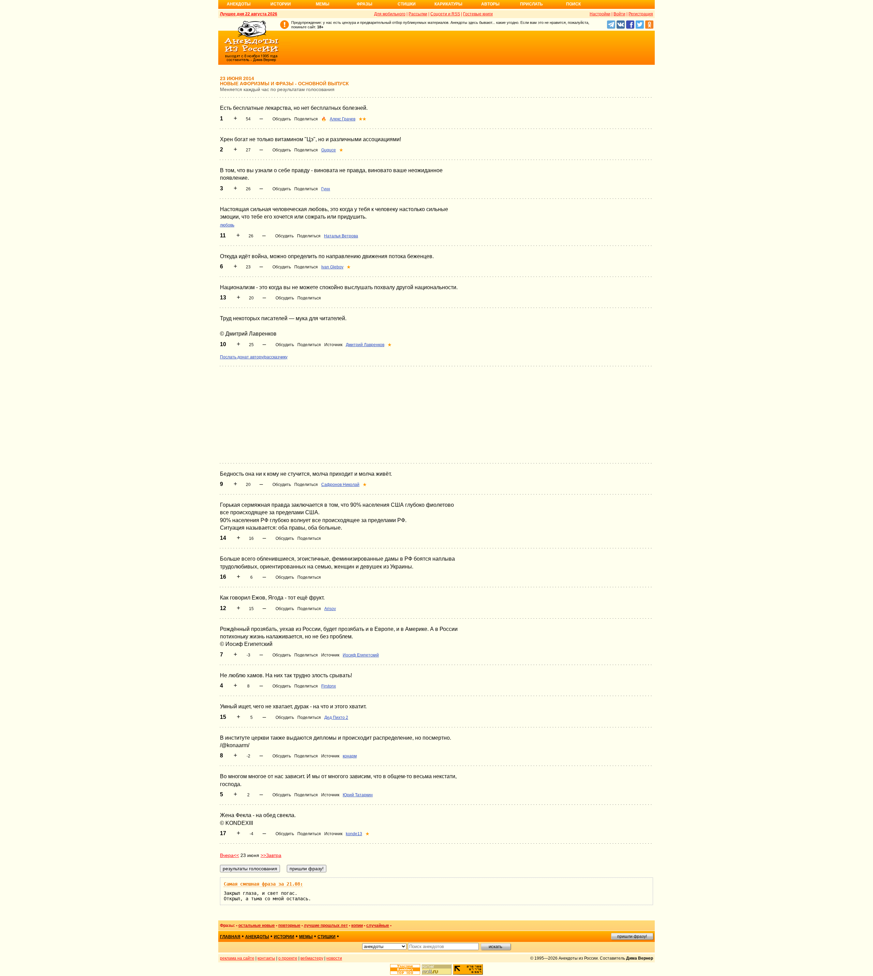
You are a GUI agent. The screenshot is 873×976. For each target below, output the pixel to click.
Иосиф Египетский (361, 655)
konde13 (354, 833)
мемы (306, 936)
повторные (289, 925)
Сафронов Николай (340, 484)
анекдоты (257, 936)
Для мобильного (389, 14)
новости (334, 958)
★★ (362, 119)
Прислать (531, 4)
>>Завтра (271, 855)
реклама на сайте (237, 958)
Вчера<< (229, 855)
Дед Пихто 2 (336, 717)
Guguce (328, 150)
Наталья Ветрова (341, 236)
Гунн (325, 189)
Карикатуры (448, 4)
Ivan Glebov (332, 267)
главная (230, 936)
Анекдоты (239, 4)
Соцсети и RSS (445, 14)
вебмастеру (311, 958)
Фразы (364, 4)
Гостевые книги (478, 14)
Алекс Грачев (342, 119)
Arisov (330, 608)
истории (284, 936)
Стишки (407, 4)
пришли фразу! (632, 936)
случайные (377, 925)
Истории (280, 4)
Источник (333, 344)
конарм (350, 756)
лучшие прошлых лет (326, 925)
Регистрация (640, 14)
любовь (227, 225)
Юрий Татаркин (358, 795)
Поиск (573, 4)
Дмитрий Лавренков (365, 344)
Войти (619, 14)
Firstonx (328, 686)
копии (357, 925)
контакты (266, 958)
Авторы (490, 4)
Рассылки (418, 14)
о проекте (287, 958)
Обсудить (281, 119)
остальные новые (256, 925)
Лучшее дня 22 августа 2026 (248, 14)
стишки (326, 936)
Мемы (322, 4)
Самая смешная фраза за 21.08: (263, 884)
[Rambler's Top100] (405, 969)
